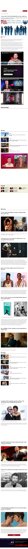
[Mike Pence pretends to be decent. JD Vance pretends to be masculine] (5, 134)
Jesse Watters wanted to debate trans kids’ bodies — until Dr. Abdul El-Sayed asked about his (17, 368)
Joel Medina (2, 331)
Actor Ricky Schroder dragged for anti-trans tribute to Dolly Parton (17, 384)
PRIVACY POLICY (17, 539)
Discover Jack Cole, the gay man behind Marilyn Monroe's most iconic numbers (14, 298)
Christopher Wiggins (3, 471)
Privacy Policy (17, 542)
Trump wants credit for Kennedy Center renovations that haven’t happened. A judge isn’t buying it (18, 140)
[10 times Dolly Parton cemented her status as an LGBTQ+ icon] (2, 188)
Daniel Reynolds (2, 215)
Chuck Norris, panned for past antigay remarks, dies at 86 (14, 469)
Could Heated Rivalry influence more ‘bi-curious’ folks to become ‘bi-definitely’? (14, 508)
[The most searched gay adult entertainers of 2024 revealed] (20, 188)
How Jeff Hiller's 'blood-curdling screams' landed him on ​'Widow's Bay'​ (14, 329)
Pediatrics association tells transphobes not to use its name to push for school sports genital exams (17, 378)
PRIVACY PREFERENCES (21, 539)
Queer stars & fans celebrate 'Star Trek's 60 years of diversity (12, 268)
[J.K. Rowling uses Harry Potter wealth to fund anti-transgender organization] (11, 188)
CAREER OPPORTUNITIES (8, 539)
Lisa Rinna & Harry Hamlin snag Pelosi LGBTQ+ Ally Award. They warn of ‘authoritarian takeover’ (12, 401)
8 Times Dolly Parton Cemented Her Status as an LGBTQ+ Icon (7, 189)
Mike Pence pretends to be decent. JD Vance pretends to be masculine (17, 135)
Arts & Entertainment (5, 13)
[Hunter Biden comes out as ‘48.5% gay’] (5, 150)
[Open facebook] (11, 542)
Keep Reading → (11, 234)
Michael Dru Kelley (3, 510)
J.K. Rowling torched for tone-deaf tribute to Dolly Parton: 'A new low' (18, 357)
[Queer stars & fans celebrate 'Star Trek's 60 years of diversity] (14, 279)
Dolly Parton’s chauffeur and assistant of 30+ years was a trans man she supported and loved (17, 362)
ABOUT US (4, 539)
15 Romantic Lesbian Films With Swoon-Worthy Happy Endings (16, 192)
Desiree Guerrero (2, 241)
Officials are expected (4, 44)
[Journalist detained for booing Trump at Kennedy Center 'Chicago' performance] (14, 453)
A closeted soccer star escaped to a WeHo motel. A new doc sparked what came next (13, 239)
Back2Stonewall (11, 50)
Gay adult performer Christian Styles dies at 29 (15, 373)
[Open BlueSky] (13, 542)
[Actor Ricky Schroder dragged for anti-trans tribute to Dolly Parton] (5, 383)
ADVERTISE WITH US (13, 539)
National (10, 138)
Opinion (10, 133)
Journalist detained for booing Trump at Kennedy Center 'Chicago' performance (14, 442)
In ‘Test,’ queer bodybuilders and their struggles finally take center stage (13, 213)
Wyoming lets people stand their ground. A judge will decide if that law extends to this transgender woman (18, 145)
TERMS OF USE (25, 539)
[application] (14, 161)
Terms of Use (21, 542)
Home (1, 13)
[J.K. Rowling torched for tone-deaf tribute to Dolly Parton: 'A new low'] (5, 356)
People (10, 355)
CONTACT (2, 539)
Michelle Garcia (4, 36)
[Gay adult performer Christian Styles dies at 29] (5, 372)
